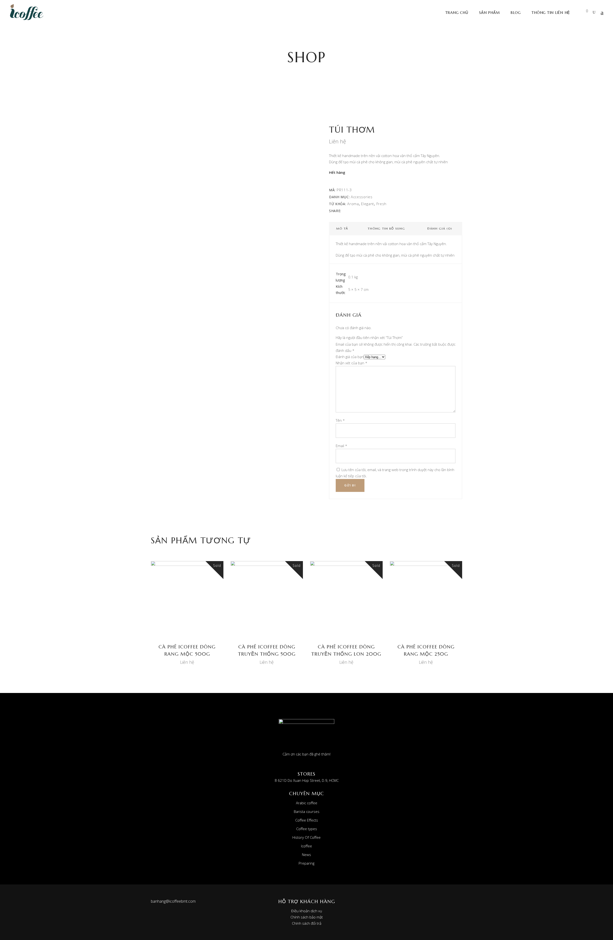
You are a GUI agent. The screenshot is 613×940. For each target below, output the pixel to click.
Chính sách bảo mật (306, 917)
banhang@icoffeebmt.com (173, 901)
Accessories (362, 196)
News (306, 854)
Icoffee (306, 846)
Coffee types (306, 828)
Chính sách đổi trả (306, 923)
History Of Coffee (306, 837)
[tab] (342, 228)
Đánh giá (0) (439, 228)
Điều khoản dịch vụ (306, 910)
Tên (340, 420)
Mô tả (342, 228)
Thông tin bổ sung (386, 228)
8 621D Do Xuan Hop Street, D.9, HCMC (307, 780)
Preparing (306, 863)
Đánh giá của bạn (350, 356)
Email (341, 445)
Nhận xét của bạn (351, 362)
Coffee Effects (306, 820)
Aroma (353, 203)
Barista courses (306, 811)
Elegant (367, 203)
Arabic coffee (306, 802)
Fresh (381, 203)
